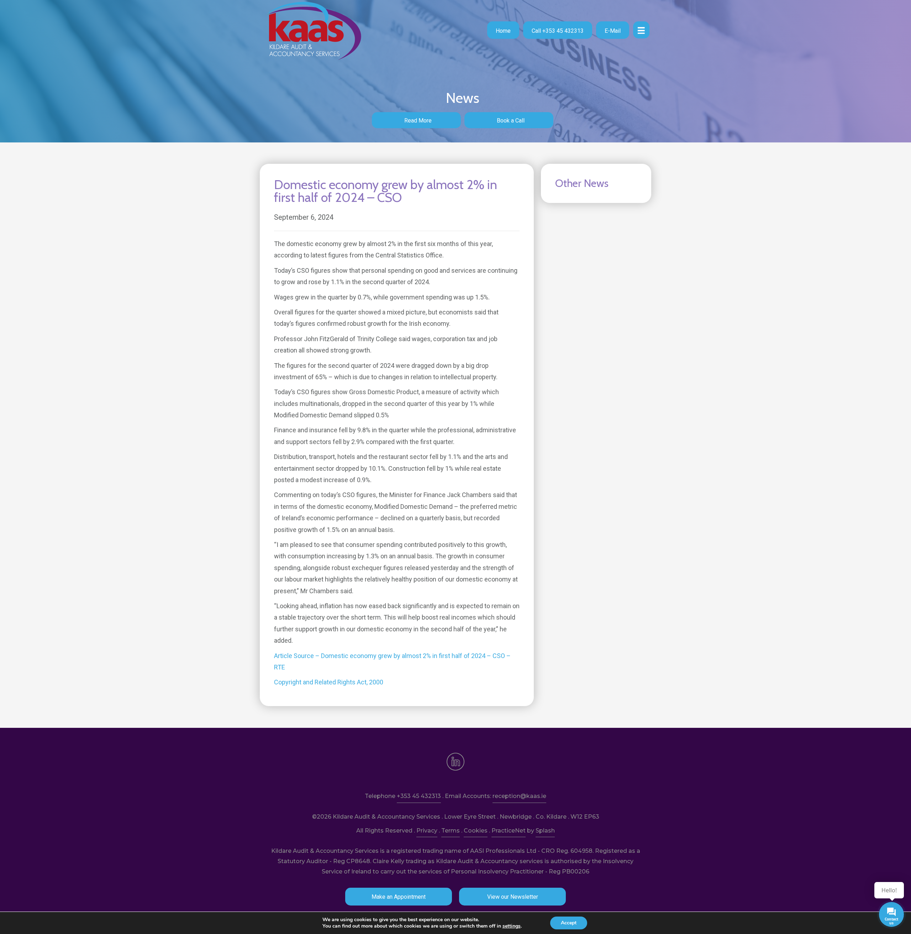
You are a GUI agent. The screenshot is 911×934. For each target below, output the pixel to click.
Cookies (476, 830)
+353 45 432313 (419, 796)
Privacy (426, 830)
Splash (545, 830)
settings (511, 926)
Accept (568, 922)
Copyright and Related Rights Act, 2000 (328, 682)
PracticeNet (508, 830)
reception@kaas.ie (519, 796)
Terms (450, 830)
